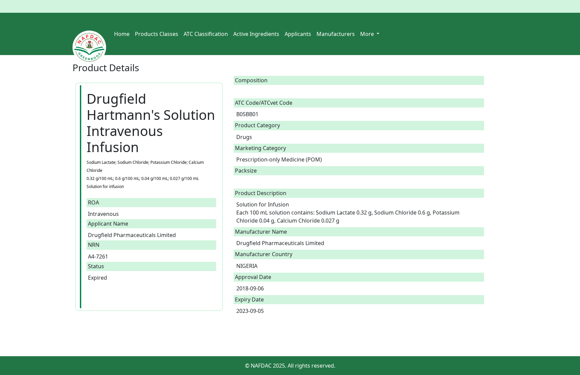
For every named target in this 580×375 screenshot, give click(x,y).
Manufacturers (336, 34)
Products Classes (156, 34)
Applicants (298, 34)
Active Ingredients (256, 34)
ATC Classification (206, 34)
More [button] (367, 34)
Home (122, 34)
